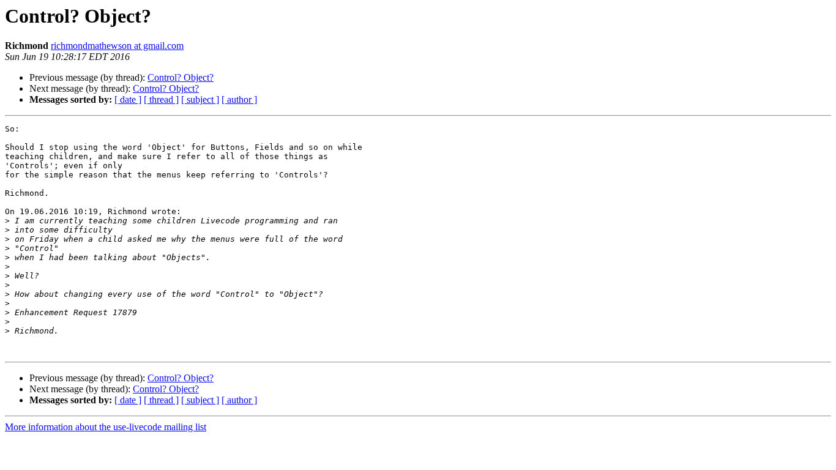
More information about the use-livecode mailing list (105, 427)
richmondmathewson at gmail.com (117, 45)
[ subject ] (200, 99)
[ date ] (127, 99)
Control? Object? (180, 77)
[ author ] (239, 99)
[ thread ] (161, 99)
